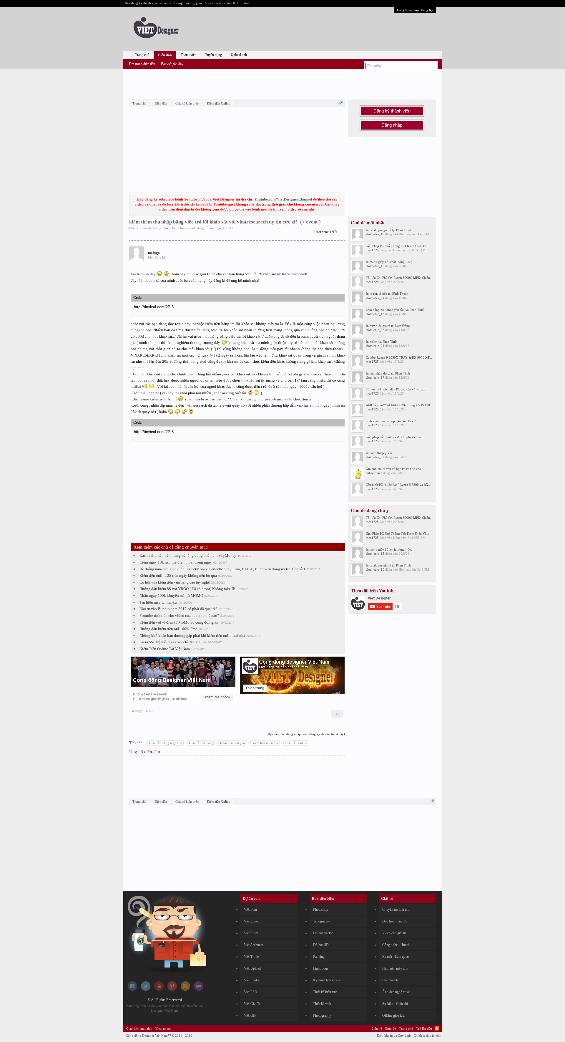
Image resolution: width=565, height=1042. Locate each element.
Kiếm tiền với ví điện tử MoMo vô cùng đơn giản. (179, 622)
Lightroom (320, 968)
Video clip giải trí (394, 933)
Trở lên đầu (424, 1028)
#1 (337, 713)
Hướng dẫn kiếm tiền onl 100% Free (168, 629)
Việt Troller (252, 957)
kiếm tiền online (296, 743)
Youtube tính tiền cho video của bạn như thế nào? (179, 615)
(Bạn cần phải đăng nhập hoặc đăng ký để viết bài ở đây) (306, 734)
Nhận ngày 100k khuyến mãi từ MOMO (171, 595)
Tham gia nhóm (217, 697)
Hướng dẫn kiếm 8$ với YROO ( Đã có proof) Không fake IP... (188, 589)
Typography (321, 921)
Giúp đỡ (390, 1028)
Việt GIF (250, 1015)
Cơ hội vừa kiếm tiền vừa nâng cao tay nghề (174, 582)
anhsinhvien (374, 473)
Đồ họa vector (323, 933)
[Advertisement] (282, 83)
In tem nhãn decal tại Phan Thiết (388, 373)
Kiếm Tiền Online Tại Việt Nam (164, 649)
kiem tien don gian (233, 743)
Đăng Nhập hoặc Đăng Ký (415, 10)
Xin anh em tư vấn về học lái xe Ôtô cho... (395, 469)
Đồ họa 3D (321, 945)
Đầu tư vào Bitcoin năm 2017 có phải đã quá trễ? (178, 609)
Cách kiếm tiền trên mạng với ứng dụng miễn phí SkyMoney (187, 555)
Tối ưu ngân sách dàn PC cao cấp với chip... (396, 389)
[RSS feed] (185, 989)
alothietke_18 (375, 314)
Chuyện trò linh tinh (396, 909)
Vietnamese (163, 1028)
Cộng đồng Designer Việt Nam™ (159, 1035)
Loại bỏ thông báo (340, 199)
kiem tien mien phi (265, 743)
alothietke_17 (375, 377)
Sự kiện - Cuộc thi (395, 1004)
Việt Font (250, 909)
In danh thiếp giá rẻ (379, 453)
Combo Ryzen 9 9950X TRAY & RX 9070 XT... (399, 357)
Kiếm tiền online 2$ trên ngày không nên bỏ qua (178, 575)
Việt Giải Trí (252, 1004)
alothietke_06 (375, 330)
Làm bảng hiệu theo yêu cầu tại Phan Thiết (395, 310)
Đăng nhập (391, 125)
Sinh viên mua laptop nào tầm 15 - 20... (393, 421)
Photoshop (320, 909)
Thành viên (188, 55)
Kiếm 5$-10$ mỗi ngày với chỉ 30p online (173, 642)
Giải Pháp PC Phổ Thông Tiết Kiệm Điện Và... (397, 246)
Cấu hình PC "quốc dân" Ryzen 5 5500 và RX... (398, 484)
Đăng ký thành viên (392, 111)
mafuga (215, 228)
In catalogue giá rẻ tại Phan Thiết (388, 230)
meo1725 (372, 250)
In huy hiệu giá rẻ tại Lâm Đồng (388, 325)
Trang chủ (142, 55)
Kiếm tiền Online (176, 228)
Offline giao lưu (393, 1015)
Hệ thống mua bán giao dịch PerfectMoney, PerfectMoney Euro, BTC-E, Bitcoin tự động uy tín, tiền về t (222, 569)
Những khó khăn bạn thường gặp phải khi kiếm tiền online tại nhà (192, 635)
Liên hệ (377, 1028)
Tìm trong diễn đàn (142, 64)
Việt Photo (251, 980)
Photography (322, 1015)
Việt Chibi (251, 933)
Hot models (390, 980)
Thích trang (254, 688)
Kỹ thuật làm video (326, 980)
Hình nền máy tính (395, 968)
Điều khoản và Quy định (394, 1035)
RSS (437, 1028)
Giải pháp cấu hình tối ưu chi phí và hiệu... (395, 437)
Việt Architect (253, 945)
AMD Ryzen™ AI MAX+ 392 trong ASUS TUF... (399, 405)
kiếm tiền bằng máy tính (165, 743)
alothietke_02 (375, 457)
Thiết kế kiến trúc (325, 992)
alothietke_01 (375, 298)
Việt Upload (252, 968)
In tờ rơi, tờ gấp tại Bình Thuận (387, 293)
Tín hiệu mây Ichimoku (158, 602)
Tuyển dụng (213, 55)
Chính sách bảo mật (427, 1035)
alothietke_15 (375, 266)
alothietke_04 (375, 345)
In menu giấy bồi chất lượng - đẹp (389, 262)
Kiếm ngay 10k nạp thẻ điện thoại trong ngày (175, 562)
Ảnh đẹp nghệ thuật (396, 992)
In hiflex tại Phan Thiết (381, 341)
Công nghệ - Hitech (396, 945)
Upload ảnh (239, 55)
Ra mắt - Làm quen (395, 957)
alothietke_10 (375, 234)
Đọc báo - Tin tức (394, 921)
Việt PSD (250, 992)
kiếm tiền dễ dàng (201, 743)
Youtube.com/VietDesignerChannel (283, 199)
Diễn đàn (165, 55)
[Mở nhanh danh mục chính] (341, 103)
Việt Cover (251, 921)
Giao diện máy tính (139, 1028)
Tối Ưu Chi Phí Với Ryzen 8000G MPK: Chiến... (399, 277)
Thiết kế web (322, 1004)
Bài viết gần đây (172, 64)
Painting (319, 957)
